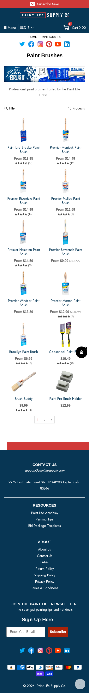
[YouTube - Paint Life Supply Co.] (57, 44)
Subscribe (58, 631)
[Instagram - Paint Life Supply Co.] (40, 44)
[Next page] (51, 419)
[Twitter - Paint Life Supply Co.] (22, 44)
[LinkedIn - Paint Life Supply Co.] (67, 44)
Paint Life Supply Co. (51, 685)
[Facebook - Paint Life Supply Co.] (31, 44)
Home (33, 37)
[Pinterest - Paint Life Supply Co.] (49, 44)
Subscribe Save (48, 4)
